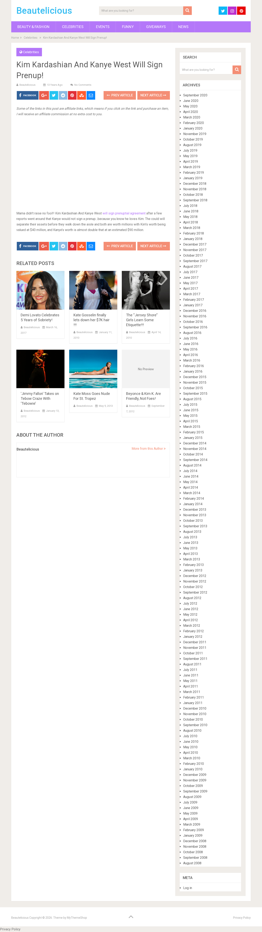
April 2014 (190, 487)
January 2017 (192, 305)
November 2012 (194, 581)
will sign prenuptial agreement (124, 213)
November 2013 (194, 515)
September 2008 (195, 858)
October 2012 (193, 587)
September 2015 (195, 394)
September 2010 (195, 725)
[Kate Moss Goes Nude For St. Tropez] (93, 369)
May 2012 (190, 614)
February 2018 (193, 233)
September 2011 (195, 659)
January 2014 (192, 504)
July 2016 (190, 338)
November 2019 (194, 134)
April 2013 (190, 554)
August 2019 (192, 145)
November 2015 (194, 382)
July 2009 (190, 802)
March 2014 (191, 493)
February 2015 (193, 432)
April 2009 (190, 819)
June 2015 (190, 410)
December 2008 (194, 841)
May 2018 (190, 217)
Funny (128, 27)
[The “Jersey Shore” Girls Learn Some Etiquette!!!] (146, 290)
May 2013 (190, 548)
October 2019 (193, 139)
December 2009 (194, 775)
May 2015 (190, 416)
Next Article (151, 95)
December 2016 (194, 311)
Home (15, 37)
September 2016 (195, 327)
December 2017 (194, 244)
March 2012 (191, 626)
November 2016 (194, 316)
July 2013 (190, 537)
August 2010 (192, 731)
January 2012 (192, 637)
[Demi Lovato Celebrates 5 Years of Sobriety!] (40, 290)
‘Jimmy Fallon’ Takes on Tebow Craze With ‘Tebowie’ (40, 398)
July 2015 (190, 405)
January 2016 (192, 371)
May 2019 (190, 156)
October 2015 (193, 388)
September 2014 (195, 460)
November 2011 (194, 648)
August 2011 (192, 664)
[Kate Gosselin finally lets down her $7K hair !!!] (93, 290)
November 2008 (194, 847)
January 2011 (192, 703)
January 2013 (192, 570)
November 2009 (194, 780)
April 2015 (190, 421)
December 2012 (194, 576)
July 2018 (190, 206)
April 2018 (190, 222)
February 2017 (193, 300)
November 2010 (194, 714)
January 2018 (192, 239)
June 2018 (190, 211)
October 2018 (193, 195)
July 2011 (190, 670)
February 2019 (193, 173)
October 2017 (193, 255)
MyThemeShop (77, 917)
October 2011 (193, 653)
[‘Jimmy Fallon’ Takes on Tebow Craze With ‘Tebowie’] (40, 369)
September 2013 (195, 526)
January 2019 (192, 178)
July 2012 (190, 603)
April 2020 (190, 112)
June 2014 (190, 476)
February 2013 (193, 565)
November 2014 (194, 449)
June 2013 (190, 543)
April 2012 (190, 620)
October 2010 (193, 719)
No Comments (82, 84)
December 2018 (194, 184)
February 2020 (193, 123)
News (183, 27)
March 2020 (191, 117)
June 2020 (190, 101)
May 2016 (190, 349)
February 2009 (193, 830)
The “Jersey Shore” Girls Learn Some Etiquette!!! (142, 320)
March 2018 (191, 228)
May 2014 (190, 482)
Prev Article (122, 95)
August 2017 (192, 266)
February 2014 (193, 498)
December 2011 (194, 642)
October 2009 (193, 786)
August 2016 (192, 333)
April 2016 (190, 355)
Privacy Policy (242, 917)
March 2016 (191, 360)
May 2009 (190, 813)
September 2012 (195, 592)
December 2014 (194, 443)
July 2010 (190, 736)
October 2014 (193, 454)
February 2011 (193, 697)
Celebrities (73, 27)
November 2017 (194, 250)
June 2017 (190, 277)
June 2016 (190, 344)
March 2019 (191, 167)
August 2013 (192, 532)
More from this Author (148, 449)
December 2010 (194, 708)
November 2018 (194, 189)
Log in (187, 888)
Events (103, 27)
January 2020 (192, 128)
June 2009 (190, 808)
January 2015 (192, 438)
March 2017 (191, 294)
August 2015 (192, 399)
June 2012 (190, 609)
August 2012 (192, 598)
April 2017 (190, 289)
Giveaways (156, 27)
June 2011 (190, 675)
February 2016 (193, 366)
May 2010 (190, 747)
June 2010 (190, 742)
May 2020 (190, 106)
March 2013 (191, 559)
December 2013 (194, 510)
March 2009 (191, 824)
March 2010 (191, 758)
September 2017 (195, 261)
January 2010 (192, 769)
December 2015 (194, 377)
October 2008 (193, 852)
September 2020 (195, 95)
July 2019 (190, 150)
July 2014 (190, 471)
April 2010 (190, 753)
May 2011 (190, 681)
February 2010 (193, 764)
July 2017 (190, 272)
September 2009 (195, 791)
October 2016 (193, 322)
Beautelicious (44, 10)
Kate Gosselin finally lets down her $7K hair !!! (91, 320)
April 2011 (190, 686)
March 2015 (191, 427)
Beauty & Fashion (33, 27)
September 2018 (195, 200)
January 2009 (192, 835)
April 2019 (190, 161)
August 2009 (192, 797)
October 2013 (193, 521)
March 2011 (191, 692)
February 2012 (193, 631)
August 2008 (192, 863)
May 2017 (190, 283)
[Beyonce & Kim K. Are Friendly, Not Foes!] (146, 369)
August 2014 (192, 465)
